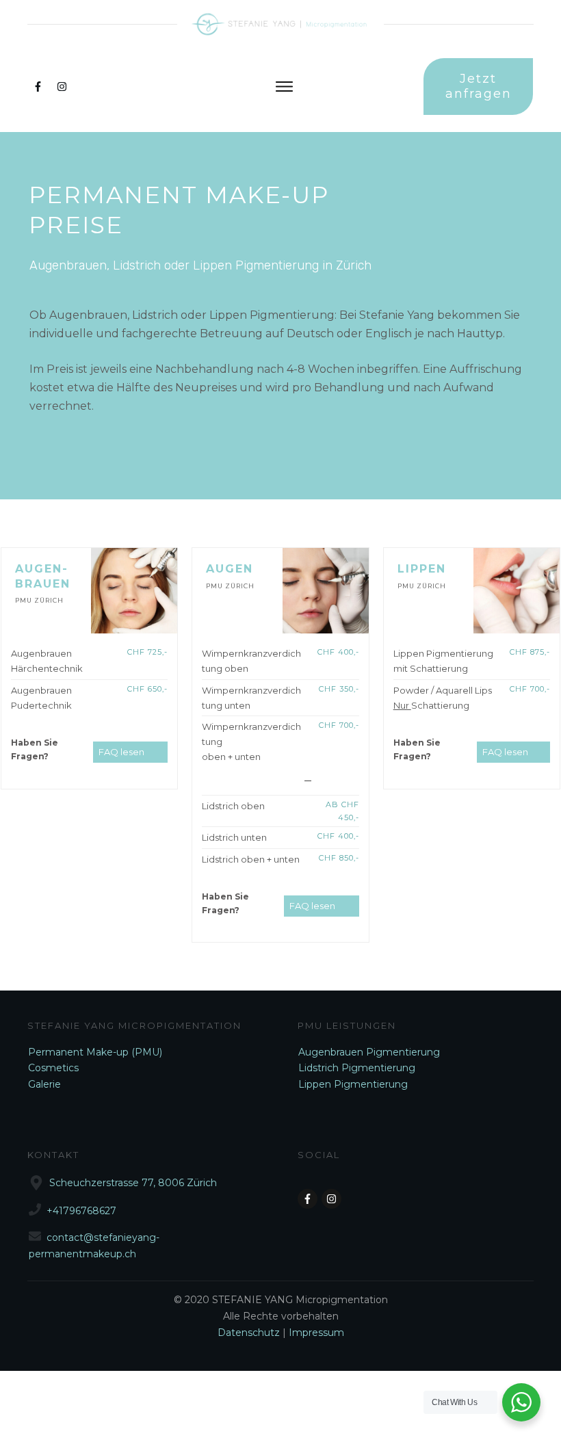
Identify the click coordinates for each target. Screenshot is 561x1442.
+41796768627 (81, 1211)
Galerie (44, 1084)
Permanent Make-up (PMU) (95, 1052)
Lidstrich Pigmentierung (356, 1068)
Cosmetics (53, 1068)
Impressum (316, 1332)
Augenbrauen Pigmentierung (369, 1052)
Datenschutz (250, 1332)
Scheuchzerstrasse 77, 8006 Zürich (133, 1183)
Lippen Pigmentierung (353, 1084)
